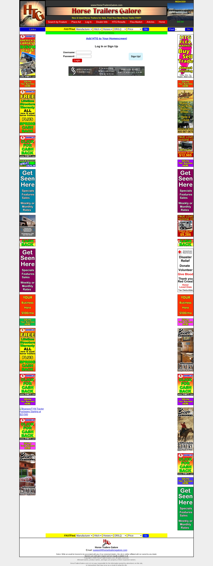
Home (162, 22)
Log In (88, 22)
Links (32, 29)
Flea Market (136, 22)
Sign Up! (136, 56)
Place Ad (76, 22)
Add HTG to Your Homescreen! (106, 38)
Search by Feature (57, 22)
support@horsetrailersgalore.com (110, 550)
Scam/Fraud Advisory (106, 33)
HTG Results (118, 22)
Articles (150, 22)
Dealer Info (102, 22)
